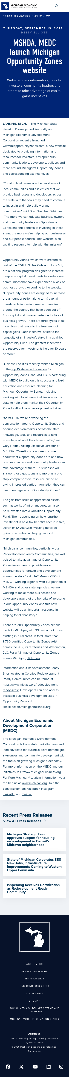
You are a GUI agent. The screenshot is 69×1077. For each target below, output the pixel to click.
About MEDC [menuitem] (34, 964)
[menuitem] (56, 6)
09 (48, 15)
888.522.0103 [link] (36, 1042)
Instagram (47, 789)
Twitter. (27, 794)
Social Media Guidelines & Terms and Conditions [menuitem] (34, 1010)
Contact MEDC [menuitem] (34, 993)
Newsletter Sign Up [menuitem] (34, 971)
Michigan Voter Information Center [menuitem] (34, 1019)
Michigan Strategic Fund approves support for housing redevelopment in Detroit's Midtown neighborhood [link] (31, 839)
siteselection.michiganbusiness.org (27, 707)
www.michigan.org (34, 783)
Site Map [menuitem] (34, 1001)
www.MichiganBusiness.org (42, 772)
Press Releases (16, 15)
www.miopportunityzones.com (23, 146)
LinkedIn (9, 794)
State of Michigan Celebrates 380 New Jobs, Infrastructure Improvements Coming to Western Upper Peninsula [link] (34, 865)
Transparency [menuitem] (34, 978)
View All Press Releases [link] (22, 821)
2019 (38, 15)
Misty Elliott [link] (34, 32)
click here (33, 658)
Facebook (33, 789)
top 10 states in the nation (29, 369)
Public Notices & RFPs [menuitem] (34, 986)
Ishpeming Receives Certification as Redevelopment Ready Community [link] (33, 888)
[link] (19, 6)
